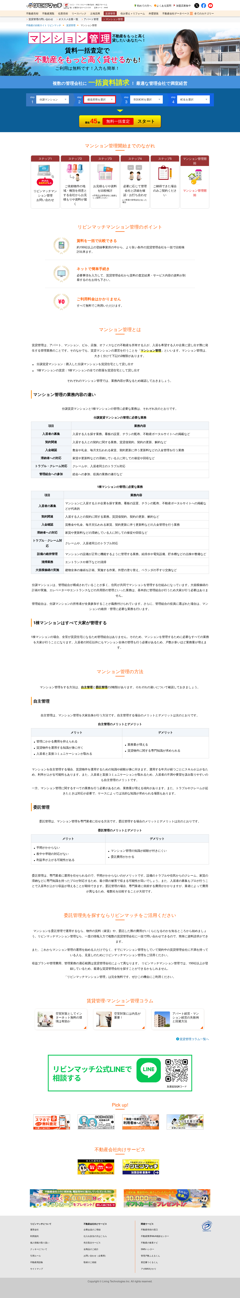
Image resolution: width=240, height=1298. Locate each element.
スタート (120, 121)
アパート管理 (91, 19)
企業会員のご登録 (92, 1229)
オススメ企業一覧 (68, 19)
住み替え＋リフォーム (132, 13)
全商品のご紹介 (91, 1249)
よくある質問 (164, 5)
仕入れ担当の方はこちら (95, 1236)
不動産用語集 (36, 1262)
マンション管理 (114, 19)
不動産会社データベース (175, 13)
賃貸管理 (110, 13)
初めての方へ (144, 5)
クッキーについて (38, 1249)
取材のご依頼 (90, 1262)
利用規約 (34, 1236)
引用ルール (35, 1255)
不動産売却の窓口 (149, 1229)
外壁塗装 (154, 13)
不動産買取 (48, 13)
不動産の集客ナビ (149, 1242)
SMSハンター (147, 1249)
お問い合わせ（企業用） (95, 1255)
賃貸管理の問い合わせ (41, 19)
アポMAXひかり (148, 1268)
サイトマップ (36, 1268)
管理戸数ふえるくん (150, 1255)
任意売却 (63, 13)
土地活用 (95, 13)
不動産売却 (32, 13)
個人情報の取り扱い (39, 1242)
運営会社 (34, 1229)
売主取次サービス (92, 1242)
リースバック (79, 13)
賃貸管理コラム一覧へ (194, 1039)
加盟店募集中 (183, 5)
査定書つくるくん (149, 1262)
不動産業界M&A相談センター (155, 1236)
